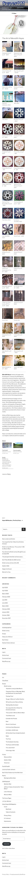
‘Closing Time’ (9, 696)
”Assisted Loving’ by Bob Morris (14, 688)
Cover (5, 806)
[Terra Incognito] (18, 445)
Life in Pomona (8, 791)
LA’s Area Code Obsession (13, 727)
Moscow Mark (7, 794)
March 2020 (5, 593)
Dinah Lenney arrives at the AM (10, 563)
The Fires (8, 739)
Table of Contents (10, 812)
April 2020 (5, 590)
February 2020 (6, 596)
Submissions (7, 821)
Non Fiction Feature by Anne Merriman (12, 772)
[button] (8, 48)
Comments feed (6, 658)
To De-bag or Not (10, 750)
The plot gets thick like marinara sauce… (12, 556)
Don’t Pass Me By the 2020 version (11, 560)
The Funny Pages (6, 798)
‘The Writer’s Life (10, 715)
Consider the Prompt (11, 718)
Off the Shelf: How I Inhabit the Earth (15, 733)
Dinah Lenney (5, 630)
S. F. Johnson (7, 818)
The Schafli (5, 450)
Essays (4, 633)
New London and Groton (8, 539)
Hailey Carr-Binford (7, 636)
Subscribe (6, 844)
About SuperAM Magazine (9, 804)
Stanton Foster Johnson (8, 643)
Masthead (8, 809)
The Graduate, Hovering (12, 742)
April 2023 (5, 587)
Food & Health (6, 766)
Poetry (4, 775)
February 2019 (6, 609)
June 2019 (5, 603)
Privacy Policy (7, 815)
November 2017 (6, 618)
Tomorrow (6, 763)
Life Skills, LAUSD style (12, 730)
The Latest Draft (10, 747)
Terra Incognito (17, 450)
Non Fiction (5, 640)
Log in (3, 652)
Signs (7, 736)
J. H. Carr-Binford (6, 801)
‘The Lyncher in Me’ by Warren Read (15, 712)
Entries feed (5, 655)
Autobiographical (6, 627)
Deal (7, 721)
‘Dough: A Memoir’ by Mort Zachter (15, 699)
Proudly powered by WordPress (17, 874)
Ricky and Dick (8, 757)
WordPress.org (6, 661)
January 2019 (5, 612)
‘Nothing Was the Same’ (12, 705)
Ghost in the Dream (11, 724)
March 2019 (5, 606)
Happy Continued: (7, 569)
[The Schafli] (7, 445)
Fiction (4, 754)
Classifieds (5, 680)
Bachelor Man (7, 784)
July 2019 (4, 600)
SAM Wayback (6, 781)
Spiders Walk (5, 566)
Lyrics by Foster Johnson (8, 769)
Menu (14, 13)
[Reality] (7, 462)
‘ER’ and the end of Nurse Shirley (14, 702)
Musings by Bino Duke (10, 778)
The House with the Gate (12, 744)
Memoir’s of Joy (6, 572)
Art (3, 677)
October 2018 (5, 615)
